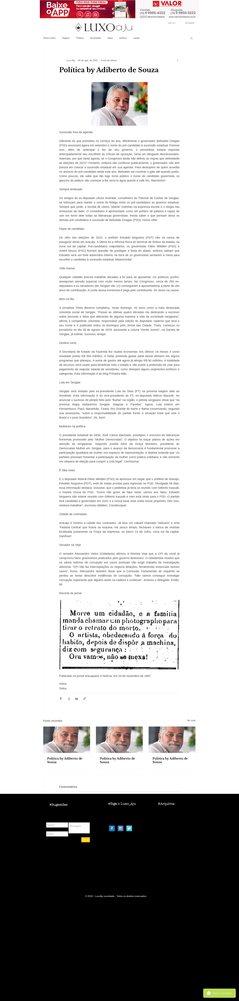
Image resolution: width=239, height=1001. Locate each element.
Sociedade (95, 38)
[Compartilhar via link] (84, 698)
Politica (80, 38)
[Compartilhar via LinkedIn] (76, 698)
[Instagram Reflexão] (120, 828)
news (110, 38)
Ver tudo (191, 720)
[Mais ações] (177, 60)
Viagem (66, 38)
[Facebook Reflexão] (112, 828)
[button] (191, 38)
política (123, 38)
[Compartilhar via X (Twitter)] (68, 698)
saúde (136, 38)
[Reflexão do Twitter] (129, 828)
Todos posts (49, 38)
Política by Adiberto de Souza (64, 760)
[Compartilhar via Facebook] (60, 698)
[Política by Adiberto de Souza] (66, 740)
